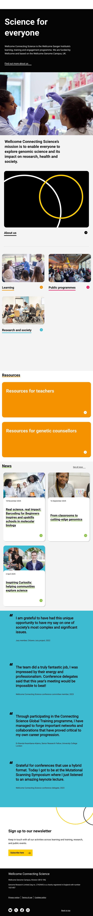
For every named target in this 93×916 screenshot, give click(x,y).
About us (10, 233)
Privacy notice (14, 897)
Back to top (65, 910)
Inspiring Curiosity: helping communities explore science (20, 586)
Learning (8, 287)
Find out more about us (16, 63)
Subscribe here (17, 853)
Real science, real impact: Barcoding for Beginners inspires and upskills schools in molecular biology (23, 517)
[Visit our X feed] (16, 910)
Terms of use (27, 897)
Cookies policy (40, 897)
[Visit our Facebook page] (22, 910)
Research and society (16, 330)
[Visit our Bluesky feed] (10, 910)
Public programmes (62, 287)
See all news (78, 467)
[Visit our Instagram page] (28, 910)
